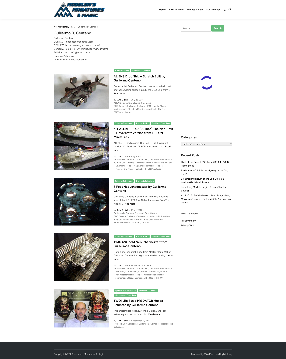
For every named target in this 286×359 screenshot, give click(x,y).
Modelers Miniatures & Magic (88, 354)
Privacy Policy (195, 9)
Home (162, 9)
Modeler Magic (159, 106)
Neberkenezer (157, 219)
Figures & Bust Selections (125, 290)
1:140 (116, 271)
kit (147, 216)
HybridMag (226, 354)
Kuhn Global (122, 100)
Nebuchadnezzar (122, 222)
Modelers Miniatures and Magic (142, 109)
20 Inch (117, 162)
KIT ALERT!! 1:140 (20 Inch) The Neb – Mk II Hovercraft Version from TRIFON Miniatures (143, 133)
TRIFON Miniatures (123, 112)
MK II (116, 166)
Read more (119, 93)
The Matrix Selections (161, 123)
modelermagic (120, 109)
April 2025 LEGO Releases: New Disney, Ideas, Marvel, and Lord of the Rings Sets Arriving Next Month (206, 199)
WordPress (209, 354)
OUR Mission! (176, 9)
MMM (148, 106)
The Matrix (135, 222)
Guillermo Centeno (136, 106)
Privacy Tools (188, 225)
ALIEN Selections (122, 71)
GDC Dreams (120, 106)
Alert (122, 271)
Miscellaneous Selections (125, 295)
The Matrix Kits (142, 123)
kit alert (168, 162)
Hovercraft (159, 162)
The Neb (162, 109)
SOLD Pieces (213, 9)
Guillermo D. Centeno (141, 71)
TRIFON (145, 222)
